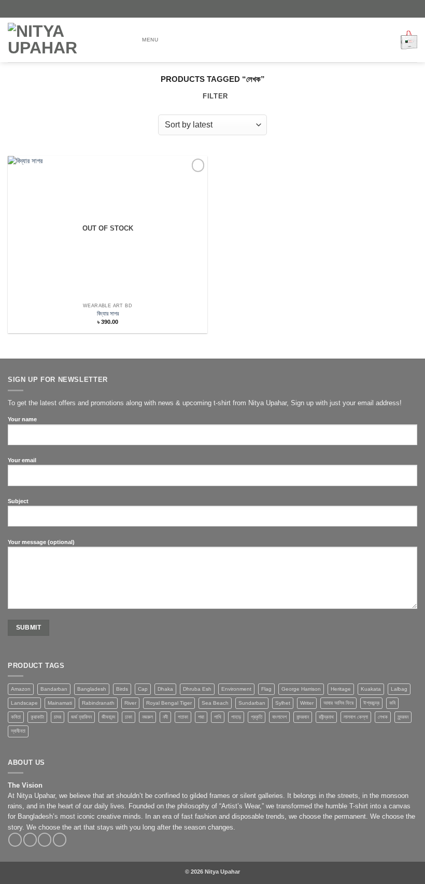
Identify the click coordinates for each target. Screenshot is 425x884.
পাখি (217, 717)
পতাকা (183, 717)
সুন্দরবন (403, 717)
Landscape (24, 703)
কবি (392, 703)
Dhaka (165, 689)
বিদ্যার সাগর (108, 313)
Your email (22, 460)
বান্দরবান (302, 717)
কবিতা (16, 717)
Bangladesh (91, 689)
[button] (144, 39)
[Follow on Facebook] (15, 840)
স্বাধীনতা (18, 731)
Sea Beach (215, 703)
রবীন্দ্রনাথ (326, 717)
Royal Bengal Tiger (169, 703)
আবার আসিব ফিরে (338, 703)
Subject (18, 501)
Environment (236, 689)
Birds (122, 689)
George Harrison (301, 689)
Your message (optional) (41, 542)
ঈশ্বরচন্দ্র (371, 703)
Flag (266, 689)
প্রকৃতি (256, 717)
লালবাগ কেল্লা (356, 717)
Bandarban (53, 689)
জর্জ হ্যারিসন (81, 717)
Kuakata (371, 689)
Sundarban (251, 703)
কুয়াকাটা (37, 717)
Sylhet (282, 703)
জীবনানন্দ (108, 717)
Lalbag (399, 689)
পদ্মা (201, 717)
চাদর (57, 717)
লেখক (383, 717)
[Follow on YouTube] (59, 840)
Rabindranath (98, 703)
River (130, 703)
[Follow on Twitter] (44, 840)
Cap (143, 689)
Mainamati (60, 703)
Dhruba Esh (197, 689)
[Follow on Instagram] (30, 840)
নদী (165, 717)
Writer (307, 703)
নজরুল (147, 717)
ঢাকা (128, 717)
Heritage (341, 689)
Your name (22, 419)
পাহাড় (236, 717)
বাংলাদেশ (279, 717)
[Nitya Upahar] (65, 40)
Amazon (21, 689)
